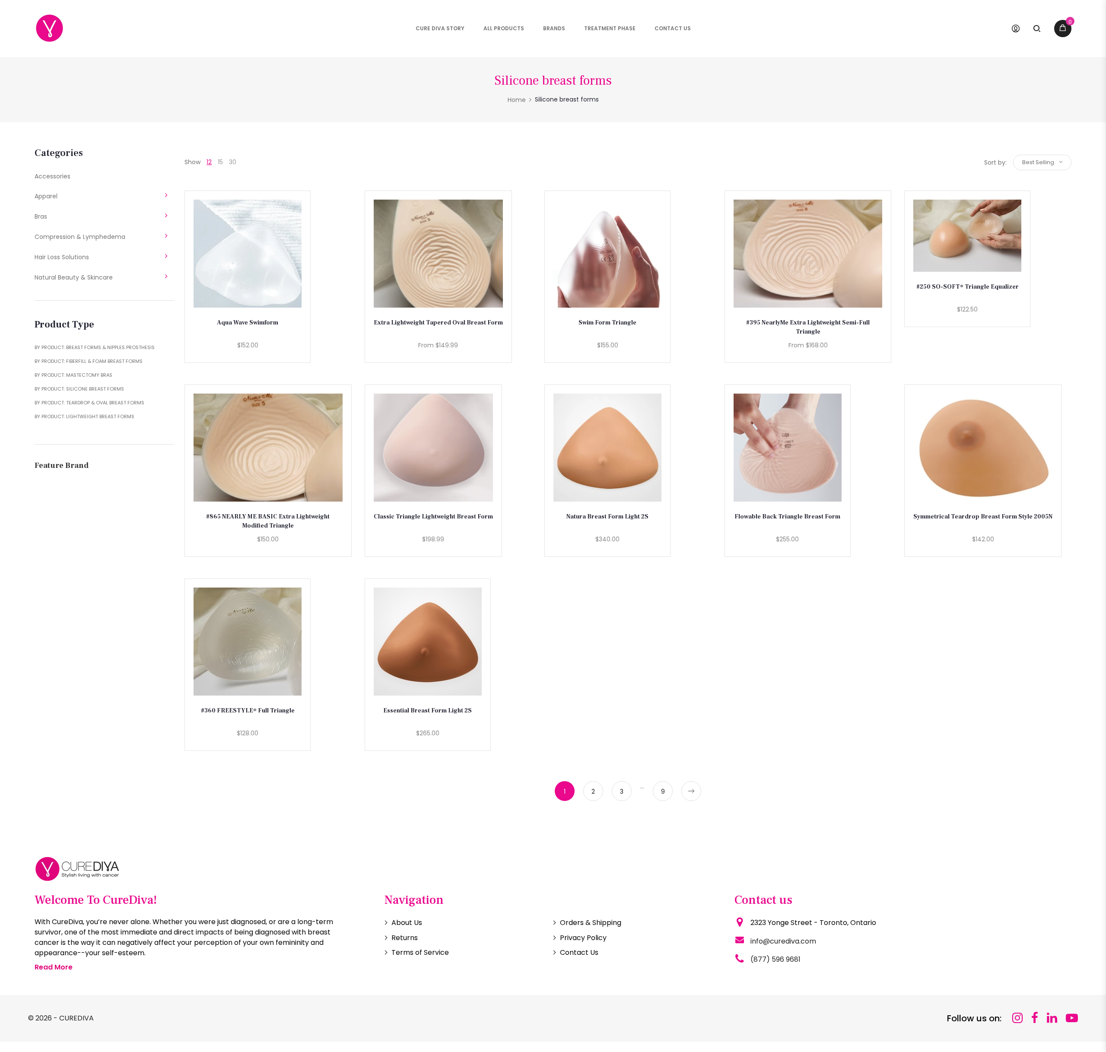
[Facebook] (1034, 1018)
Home (517, 99)
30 (232, 162)
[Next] (691, 791)
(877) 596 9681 (775, 959)
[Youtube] (1072, 1018)
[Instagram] (1017, 1018)
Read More (54, 967)
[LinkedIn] (1052, 1018)
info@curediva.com (783, 941)
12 (209, 162)
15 (220, 162)
